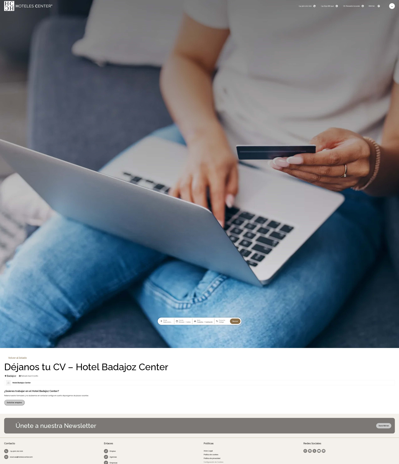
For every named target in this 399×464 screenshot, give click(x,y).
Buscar (235, 321)
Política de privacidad (212, 458)
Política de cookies (211, 455)
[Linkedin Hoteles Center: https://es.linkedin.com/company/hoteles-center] (323, 451)
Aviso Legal (208, 451)
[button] (380, 6)
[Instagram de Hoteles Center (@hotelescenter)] (305, 451)
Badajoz (11, 375)
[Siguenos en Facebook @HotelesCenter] (310, 451)
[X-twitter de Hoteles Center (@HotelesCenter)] (314, 451)
